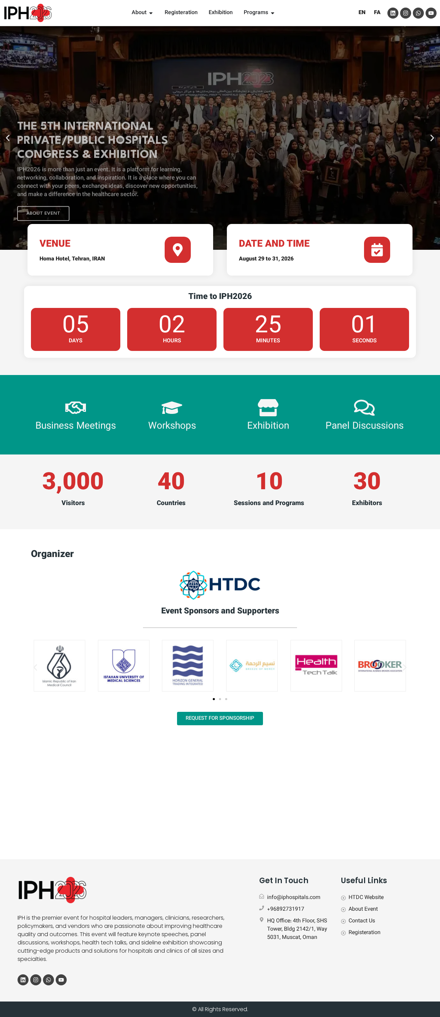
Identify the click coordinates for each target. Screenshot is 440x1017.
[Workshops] (172, 407)
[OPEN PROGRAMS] (272, 13)
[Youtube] (431, 13)
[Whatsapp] (418, 13)
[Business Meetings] (75, 407)
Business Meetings (75, 426)
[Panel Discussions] (364, 407)
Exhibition (268, 426)
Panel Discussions (365, 426)
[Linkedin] (392, 13)
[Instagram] (405, 13)
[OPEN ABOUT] (151, 13)
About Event (43, 182)
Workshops (172, 426)
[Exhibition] (268, 407)
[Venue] (178, 250)
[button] (7, 138)
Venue (55, 244)
